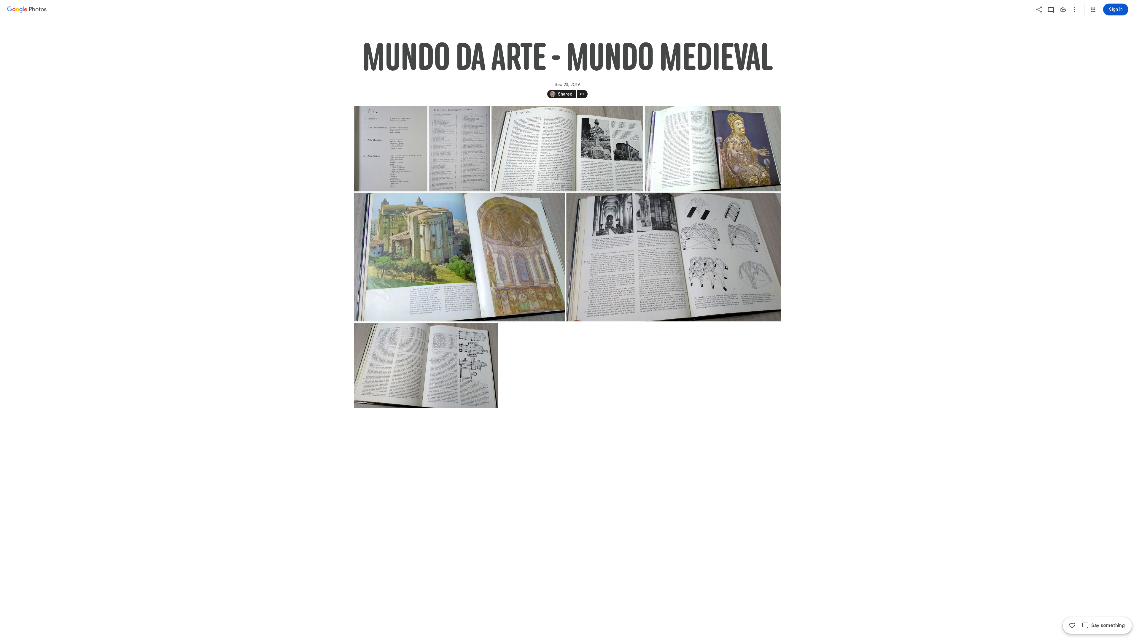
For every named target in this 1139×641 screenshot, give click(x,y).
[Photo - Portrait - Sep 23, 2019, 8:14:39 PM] (390, 148)
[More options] (1075, 9)
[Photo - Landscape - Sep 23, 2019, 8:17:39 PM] (426, 365)
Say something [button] (1108, 626)
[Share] (1039, 9)
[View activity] (1051, 9)
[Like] (1072, 626)
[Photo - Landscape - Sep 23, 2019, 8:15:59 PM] (713, 148)
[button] (1093, 10)
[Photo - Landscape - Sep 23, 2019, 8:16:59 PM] (673, 257)
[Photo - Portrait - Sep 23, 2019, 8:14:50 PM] (459, 148)
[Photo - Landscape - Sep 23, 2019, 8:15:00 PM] (567, 148)
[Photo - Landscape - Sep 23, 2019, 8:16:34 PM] (459, 257)
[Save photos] (1063, 9)
